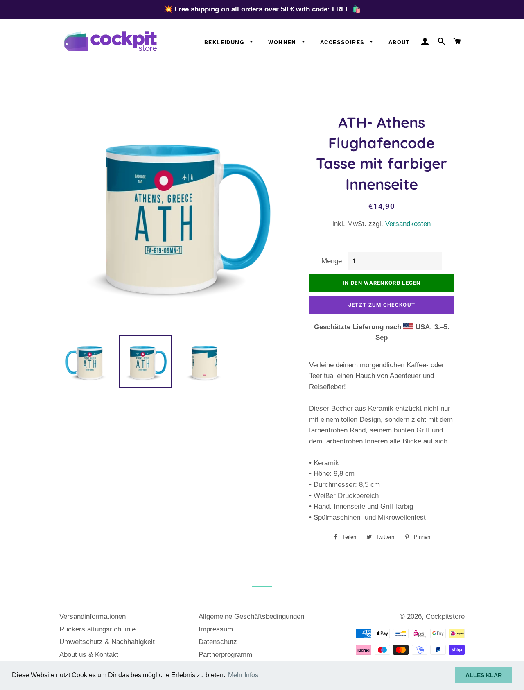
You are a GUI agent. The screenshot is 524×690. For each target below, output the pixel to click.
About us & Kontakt (88, 654)
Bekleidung (225, 42)
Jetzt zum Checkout (381, 305)
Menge (331, 261)
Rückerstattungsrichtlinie (97, 629)
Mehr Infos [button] (243, 675)
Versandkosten (408, 224)
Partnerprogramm (225, 654)
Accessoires (343, 42)
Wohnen (283, 42)
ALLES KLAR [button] (483, 675)
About (399, 42)
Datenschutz (218, 642)
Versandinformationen (92, 616)
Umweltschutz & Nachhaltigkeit (107, 642)
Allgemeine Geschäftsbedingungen (251, 616)
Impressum (216, 629)
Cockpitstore (445, 616)
